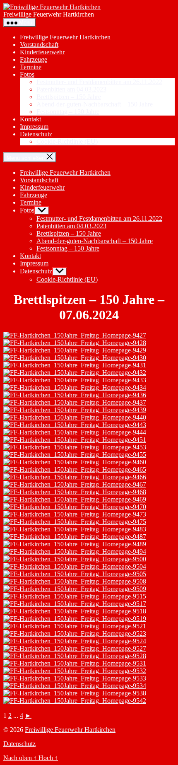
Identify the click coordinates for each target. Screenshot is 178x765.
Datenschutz (36, 134)
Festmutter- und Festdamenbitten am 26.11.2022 (99, 81)
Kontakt (30, 119)
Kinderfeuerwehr (42, 52)
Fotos (27, 74)
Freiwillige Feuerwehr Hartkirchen (65, 37)
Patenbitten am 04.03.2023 (71, 89)
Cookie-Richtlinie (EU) (67, 141)
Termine (30, 66)
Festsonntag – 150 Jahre (67, 111)
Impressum (34, 126)
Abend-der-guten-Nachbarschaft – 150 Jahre (94, 104)
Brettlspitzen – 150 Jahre (68, 96)
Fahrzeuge (33, 59)
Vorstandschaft (39, 44)
